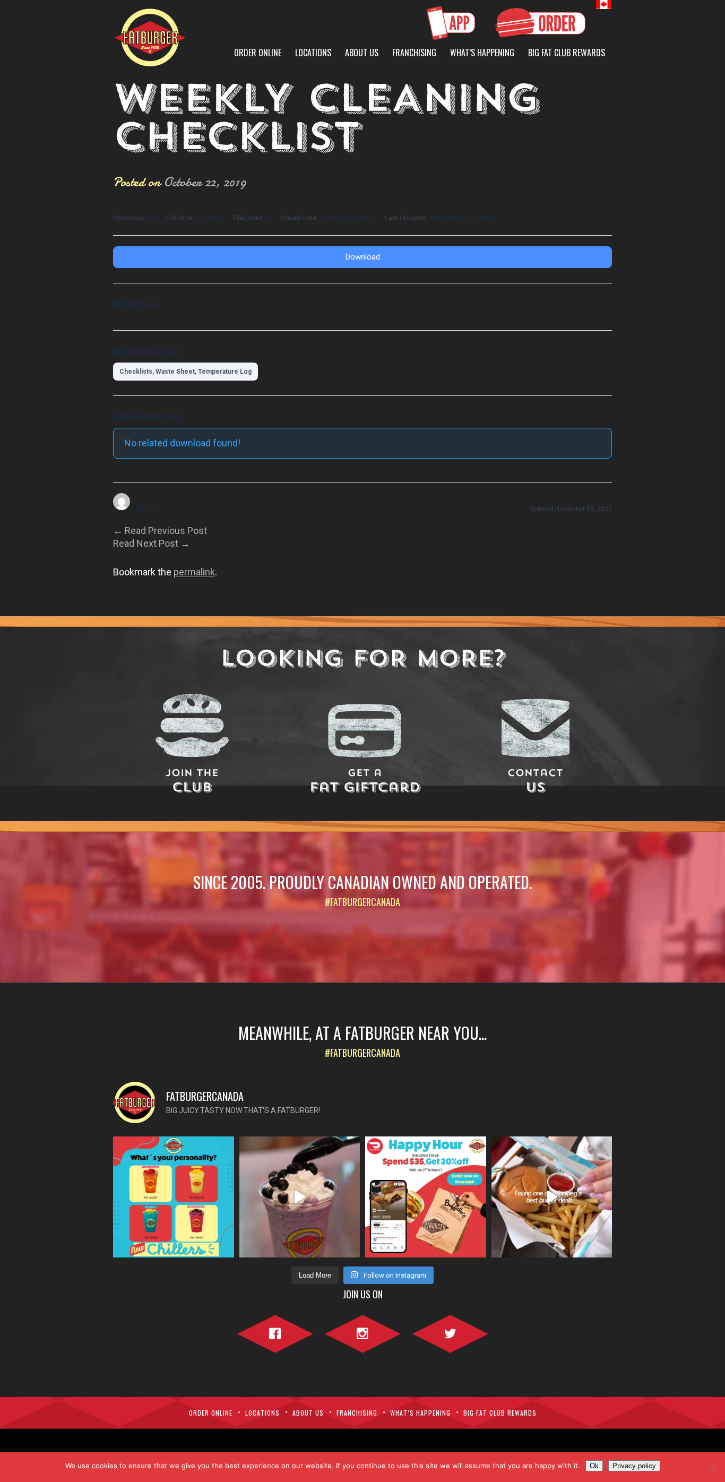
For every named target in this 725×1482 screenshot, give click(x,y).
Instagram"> (362, 1332)
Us (535, 782)
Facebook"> (275, 1332)
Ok (594, 1466)
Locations (313, 52)
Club (192, 782)
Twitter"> (450, 1332)
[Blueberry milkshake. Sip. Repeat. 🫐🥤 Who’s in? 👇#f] (299, 1196)
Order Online (257, 52)
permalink (194, 572)
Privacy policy (634, 1466)
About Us (361, 52)
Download (363, 257)
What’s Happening (482, 52)
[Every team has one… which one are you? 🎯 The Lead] (173, 1196)
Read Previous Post (160, 530)
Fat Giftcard (364, 782)
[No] (711, 1467)
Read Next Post (151, 543)
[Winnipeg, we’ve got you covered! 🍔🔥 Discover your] (551, 1196)
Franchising (414, 52)
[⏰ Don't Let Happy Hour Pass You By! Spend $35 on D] (425, 1196)
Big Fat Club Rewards (566, 52)
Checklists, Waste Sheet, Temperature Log (185, 371)
